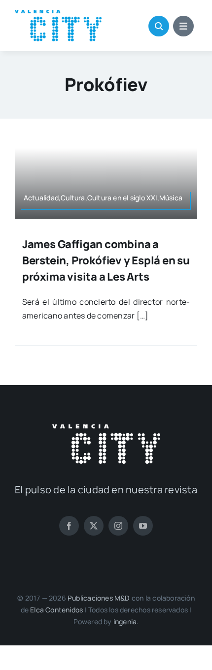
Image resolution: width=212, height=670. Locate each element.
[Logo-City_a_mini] (58, 13)
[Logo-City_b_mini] (106, 428)
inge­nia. (126, 621)
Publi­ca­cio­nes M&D (99, 598)
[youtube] (143, 526)
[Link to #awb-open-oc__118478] (158, 26)
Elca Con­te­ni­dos (56, 609)
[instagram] (118, 526)
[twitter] (94, 526)
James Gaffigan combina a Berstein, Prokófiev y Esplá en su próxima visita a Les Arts (106, 260)
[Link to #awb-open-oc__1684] (183, 26)
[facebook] (69, 526)
